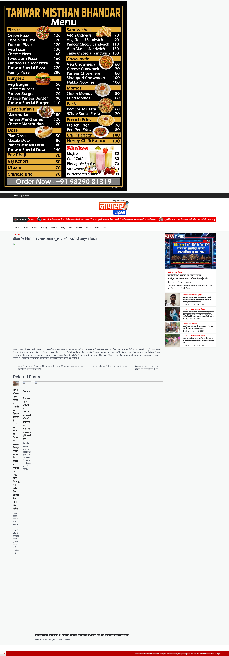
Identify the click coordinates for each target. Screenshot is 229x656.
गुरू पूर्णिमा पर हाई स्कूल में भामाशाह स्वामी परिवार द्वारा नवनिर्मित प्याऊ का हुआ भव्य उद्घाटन (134, 219)
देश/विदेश (79, 227)
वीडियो (97, 227)
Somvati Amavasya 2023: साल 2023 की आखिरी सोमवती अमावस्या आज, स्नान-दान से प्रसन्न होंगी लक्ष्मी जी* (27, 415)
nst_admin (173, 282)
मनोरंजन (88, 227)
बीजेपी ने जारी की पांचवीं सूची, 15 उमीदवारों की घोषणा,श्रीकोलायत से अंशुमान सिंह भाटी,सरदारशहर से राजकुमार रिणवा (81, 635)
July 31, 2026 (199, 304)
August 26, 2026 (185, 282)
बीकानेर (34, 227)
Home (17, 227)
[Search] (213, 228)
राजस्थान (54, 227)
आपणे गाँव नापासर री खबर (175, 272)
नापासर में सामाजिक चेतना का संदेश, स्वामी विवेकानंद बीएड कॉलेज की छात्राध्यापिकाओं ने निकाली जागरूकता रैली (198, 340)
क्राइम (63, 227)
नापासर (26, 227)
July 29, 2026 (199, 319)
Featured (16, 234)
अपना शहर (44, 227)
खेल (70, 227)
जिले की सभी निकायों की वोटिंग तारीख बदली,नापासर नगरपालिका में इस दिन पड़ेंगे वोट (188, 276)
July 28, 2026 (199, 345)
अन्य (104, 227)
